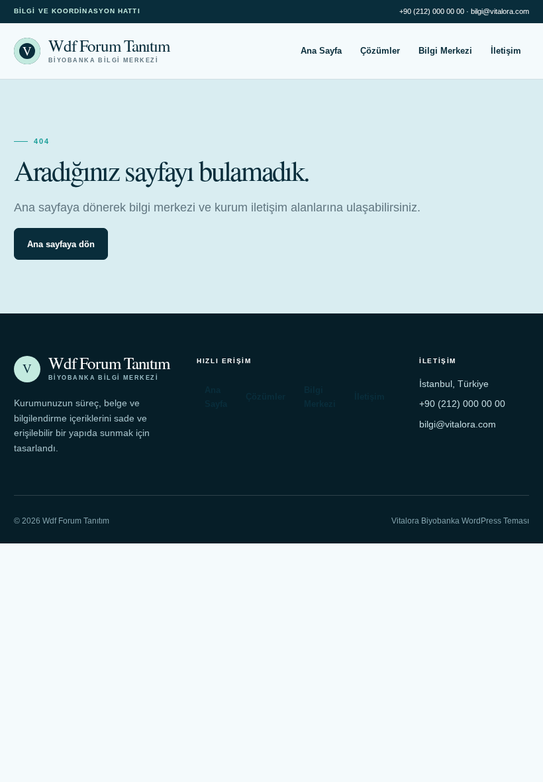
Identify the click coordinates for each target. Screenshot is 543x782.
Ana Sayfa (321, 51)
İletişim (506, 51)
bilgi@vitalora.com (500, 11)
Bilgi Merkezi (445, 51)
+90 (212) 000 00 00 (431, 11)
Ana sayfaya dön (61, 244)
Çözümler (380, 51)
